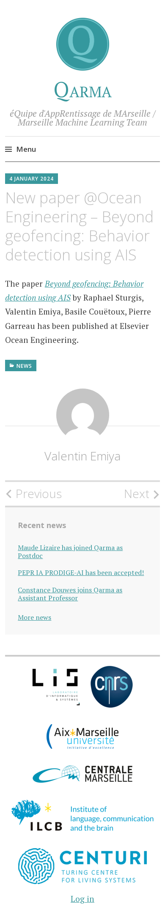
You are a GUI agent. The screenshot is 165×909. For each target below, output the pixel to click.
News (24, 366)
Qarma (82, 89)
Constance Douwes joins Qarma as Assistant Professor (70, 594)
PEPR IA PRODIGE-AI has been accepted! (81, 573)
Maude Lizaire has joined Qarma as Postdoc (70, 552)
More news (34, 617)
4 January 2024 (31, 178)
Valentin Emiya (82, 456)
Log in (82, 898)
